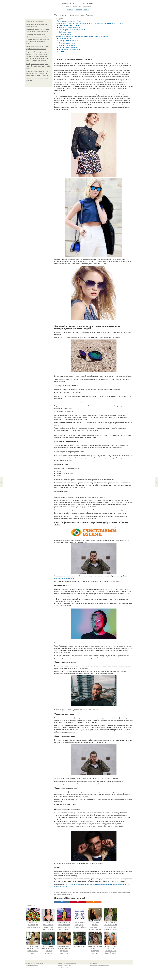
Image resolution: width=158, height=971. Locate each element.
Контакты (60, 963)
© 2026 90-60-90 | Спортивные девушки (34, 963)
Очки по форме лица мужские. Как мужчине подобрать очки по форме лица (82, 36)
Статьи (86, 9)
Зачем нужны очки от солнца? (69, 25)
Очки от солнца (71, 892)
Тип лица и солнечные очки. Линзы (69, 21)
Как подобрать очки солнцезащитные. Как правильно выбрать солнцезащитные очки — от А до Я (90, 23)
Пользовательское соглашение (69, 963)
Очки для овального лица (67, 45)
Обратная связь (93, 963)
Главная (70, 9)
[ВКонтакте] (62, 902)
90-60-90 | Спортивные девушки (79, 3)
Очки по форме (79, 892)
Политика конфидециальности (64, 965)
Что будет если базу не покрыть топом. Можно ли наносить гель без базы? (38, 66)
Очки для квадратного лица (68, 41)
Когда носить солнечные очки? (69, 27)
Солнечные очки (63, 892)
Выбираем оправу (65, 32)
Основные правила (65, 38)
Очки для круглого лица (67, 43)
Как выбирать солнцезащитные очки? (72, 30)
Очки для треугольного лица (68, 47)
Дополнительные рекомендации (70, 49)
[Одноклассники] (93, 902)
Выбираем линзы (65, 34)
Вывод (61, 52)
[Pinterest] (78, 902)
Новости (78, 9)
